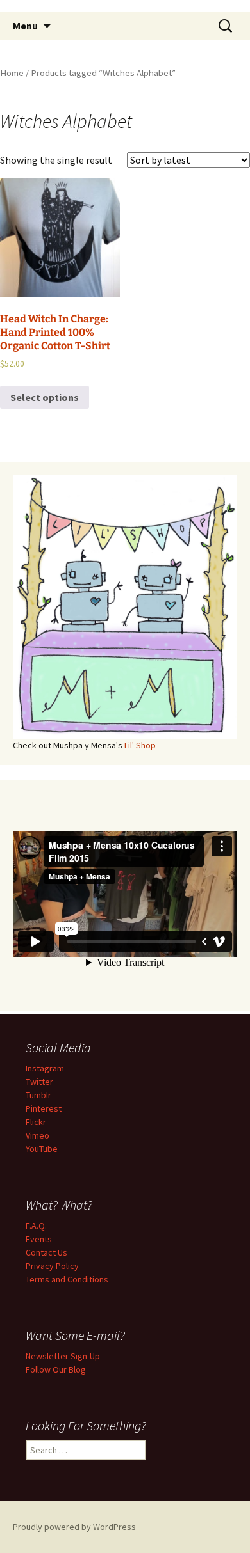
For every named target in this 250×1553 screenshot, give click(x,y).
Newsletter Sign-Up (63, 1356)
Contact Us (46, 1252)
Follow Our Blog (56, 1369)
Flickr (36, 1122)
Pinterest (44, 1108)
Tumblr (38, 1095)
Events (39, 1239)
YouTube (42, 1149)
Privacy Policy (52, 1266)
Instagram (45, 1068)
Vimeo (37, 1135)
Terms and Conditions (67, 1279)
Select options (44, 397)
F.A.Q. (36, 1225)
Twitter (39, 1081)
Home (12, 73)
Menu (25, 25)
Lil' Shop (140, 745)
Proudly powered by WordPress (74, 1527)
